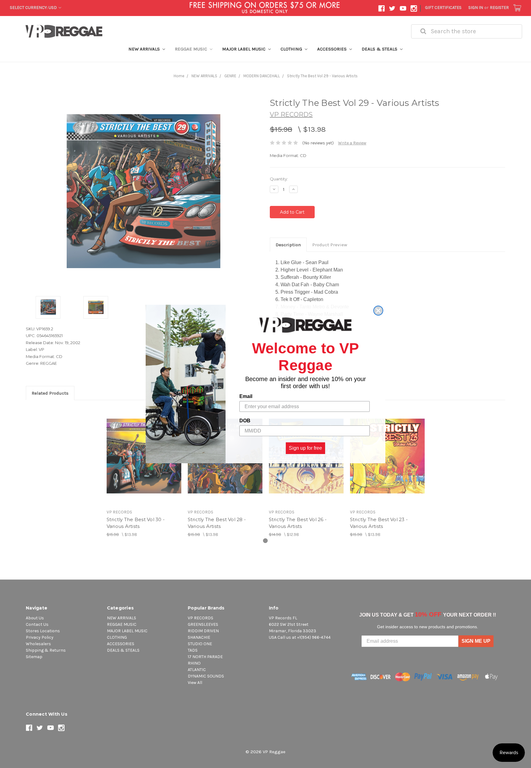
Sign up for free (305, 448)
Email (245, 396)
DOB (244, 420)
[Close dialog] (378, 310)
